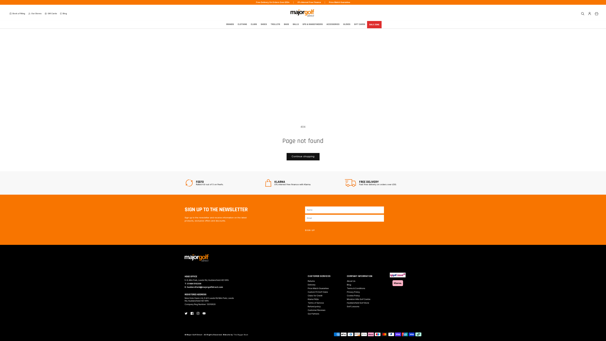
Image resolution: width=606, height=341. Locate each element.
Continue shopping (303, 156)
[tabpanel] (223, 183)
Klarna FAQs (313, 299)
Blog (349, 285)
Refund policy (314, 306)
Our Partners (313, 314)
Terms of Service (316, 303)
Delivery (311, 285)
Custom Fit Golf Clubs (318, 292)
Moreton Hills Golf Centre (358, 299)
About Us (351, 281)
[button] (582, 13)
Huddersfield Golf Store (358, 303)
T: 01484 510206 (193, 283)
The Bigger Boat (240, 335)
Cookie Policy (353, 295)
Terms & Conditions (356, 288)
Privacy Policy (353, 292)
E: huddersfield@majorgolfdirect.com (204, 287)
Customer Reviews (316, 310)
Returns (311, 281)
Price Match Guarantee (318, 288)
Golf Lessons (353, 306)
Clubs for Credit (315, 295)
